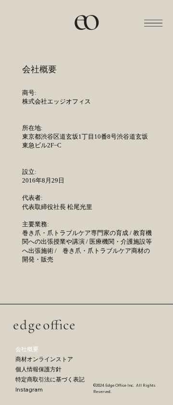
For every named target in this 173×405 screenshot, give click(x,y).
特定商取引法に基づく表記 (50, 379)
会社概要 (26, 349)
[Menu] (153, 23)
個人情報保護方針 (38, 369)
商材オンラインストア (44, 359)
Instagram (29, 389)
